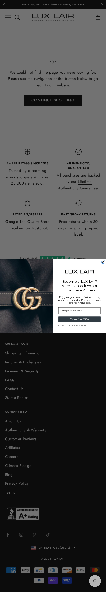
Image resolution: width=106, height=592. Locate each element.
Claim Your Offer (79, 319)
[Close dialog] (103, 262)
